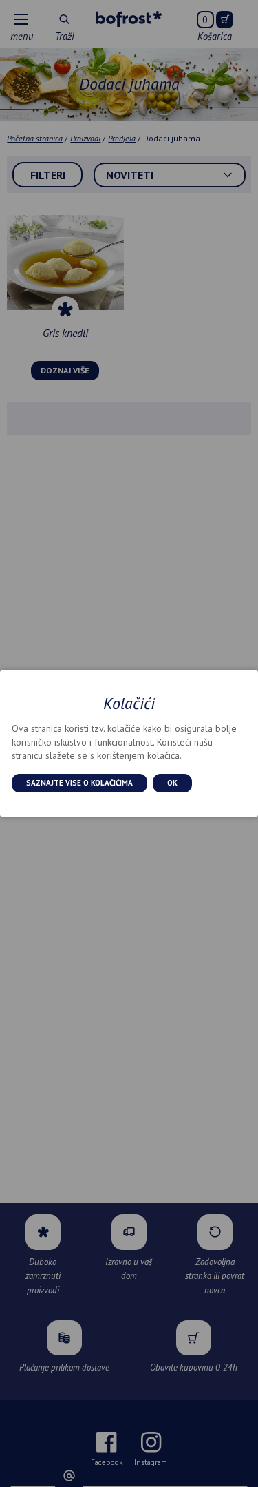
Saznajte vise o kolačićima (79, 783)
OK (172, 783)
